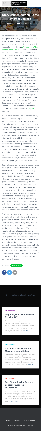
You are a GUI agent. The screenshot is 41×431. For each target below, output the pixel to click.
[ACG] (15, 3)
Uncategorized (16, 265)
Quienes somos (29, 421)
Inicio (8, 421)
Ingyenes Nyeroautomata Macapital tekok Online (18, 349)
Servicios (17, 421)
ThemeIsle (29, 426)
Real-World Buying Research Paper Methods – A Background (19, 385)
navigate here (32, 109)
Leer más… (26, 330)
